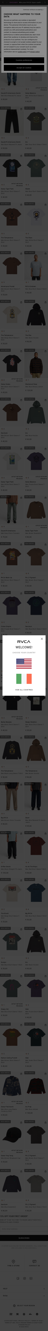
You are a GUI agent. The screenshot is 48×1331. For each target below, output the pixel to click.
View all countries (24, 690)
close (42, 639)
